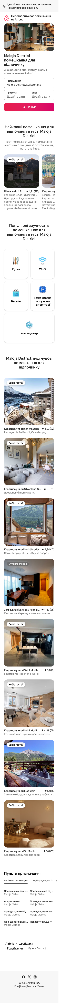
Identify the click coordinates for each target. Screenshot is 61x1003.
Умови (40, 986)
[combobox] (29, 85)
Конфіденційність (24, 986)
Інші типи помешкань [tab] (16, 880)
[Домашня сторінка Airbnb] (6, 17)
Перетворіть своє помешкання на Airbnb (31, 17)
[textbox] (16, 97)
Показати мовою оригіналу (22, 7)
